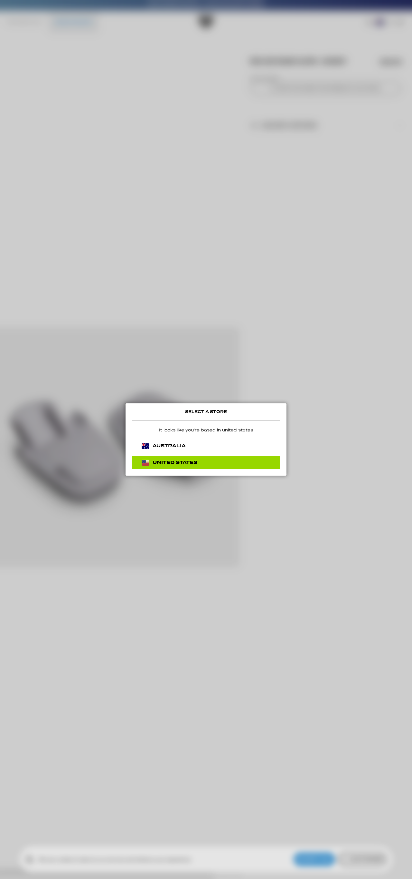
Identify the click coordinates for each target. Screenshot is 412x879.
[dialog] (206, 439)
